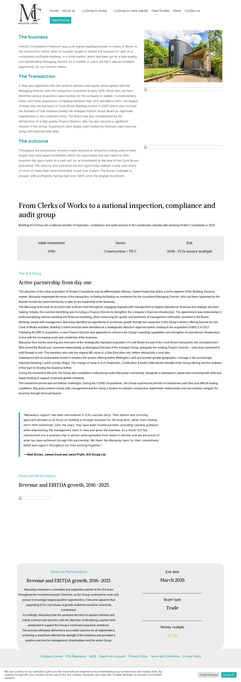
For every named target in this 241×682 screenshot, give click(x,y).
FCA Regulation (76, 656)
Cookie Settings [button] (208, 674)
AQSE (93, 656)
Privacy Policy (138, 656)
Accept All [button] (228, 674)
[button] (76, 11)
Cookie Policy (192, 656)
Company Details (51, 656)
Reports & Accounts (112, 656)
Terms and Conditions (165, 656)
